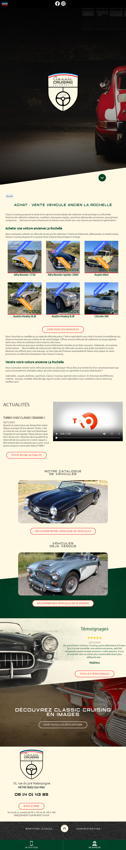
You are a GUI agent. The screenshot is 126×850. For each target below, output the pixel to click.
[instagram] (63, 5)
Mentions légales (39, 829)
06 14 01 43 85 (31, 794)
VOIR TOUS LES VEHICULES (63, 329)
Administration (88, 829)
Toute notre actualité (26, 455)
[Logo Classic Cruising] (63, 92)
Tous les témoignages (94, 673)
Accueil (9, 196)
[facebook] (57, 5)
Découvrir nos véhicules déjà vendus (63, 603)
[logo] (31, 765)
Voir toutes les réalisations (63, 724)
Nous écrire (31, 806)
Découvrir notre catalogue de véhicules (63, 531)
